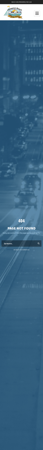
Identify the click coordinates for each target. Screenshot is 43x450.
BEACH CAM (15, 2)
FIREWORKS (22, 2)
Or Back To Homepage (22, 250)
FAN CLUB (29, 2)
